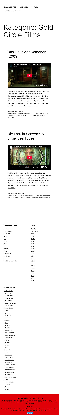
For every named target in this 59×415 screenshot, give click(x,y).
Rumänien (7, 256)
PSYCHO (6, 352)
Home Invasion (9, 367)
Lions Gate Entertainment (24, 115)
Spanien (6, 248)
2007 (32, 246)
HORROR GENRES (10, 7)
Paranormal (35, 115)
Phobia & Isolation (10, 369)
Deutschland (7, 231)
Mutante (7, 325)
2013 (32, 261)
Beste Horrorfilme (25, 113)
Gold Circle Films (43, 113)
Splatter (7, 313)
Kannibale (8, 315)
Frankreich (7, 234)
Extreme (7, 318)
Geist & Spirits (34, 113)
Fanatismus (8, 362)
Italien (5, 246)
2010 (32, 253)
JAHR (36, 7)
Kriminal (7, 389)
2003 (32, 236)
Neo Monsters (9, 337)
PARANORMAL (8, 291)
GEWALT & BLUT (9, 308)
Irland (5, 241)
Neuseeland (7, 253)
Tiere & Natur (9, 330)
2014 (18, 195)
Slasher (7, 387)
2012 (32, 258)
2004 (33, 239)
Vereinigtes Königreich (45, 197)
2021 (32, 280)
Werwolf (7, 350)
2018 (32, 273)
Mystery (7, 327)
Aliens (6, 323)
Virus (6, 347)
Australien (7, 229)
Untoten (7, 340)
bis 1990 (33, 229)
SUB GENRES (24, 7)
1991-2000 (34, 231)
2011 (32, 256)
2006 (32, 243)
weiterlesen (42, 106)
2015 (32, 266)
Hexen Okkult (9, 298)
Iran (5, 239)
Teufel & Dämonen (10, 303)
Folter (6, 310)
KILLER (6, 379)
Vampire (7, 345)
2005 (32, 241)
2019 (32, 276)
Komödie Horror (9, 372)
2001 (32, 234)
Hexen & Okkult (19, 197)
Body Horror (8, 355)
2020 (32, 278)
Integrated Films (12, 115)
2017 (32, 271)
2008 (32, 248)
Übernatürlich (11, 117)
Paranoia (7, 384)
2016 (32, 268)
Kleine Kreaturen (10, 332)
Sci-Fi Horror (8, 374)
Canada (22, 195)
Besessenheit (9, 293)
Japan (5, 236)
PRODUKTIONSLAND (11, 11)
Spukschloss (41, 115)
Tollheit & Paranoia (10, 377)
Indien (5, 243)
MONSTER (7, 320)
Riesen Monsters (10, 335)
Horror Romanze (10, 364)
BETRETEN (29, 413)
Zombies (7, 342)
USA (5, 258)
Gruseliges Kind (9, 360)
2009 (18, 113)
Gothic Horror (9, 357)
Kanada (6, 251)
